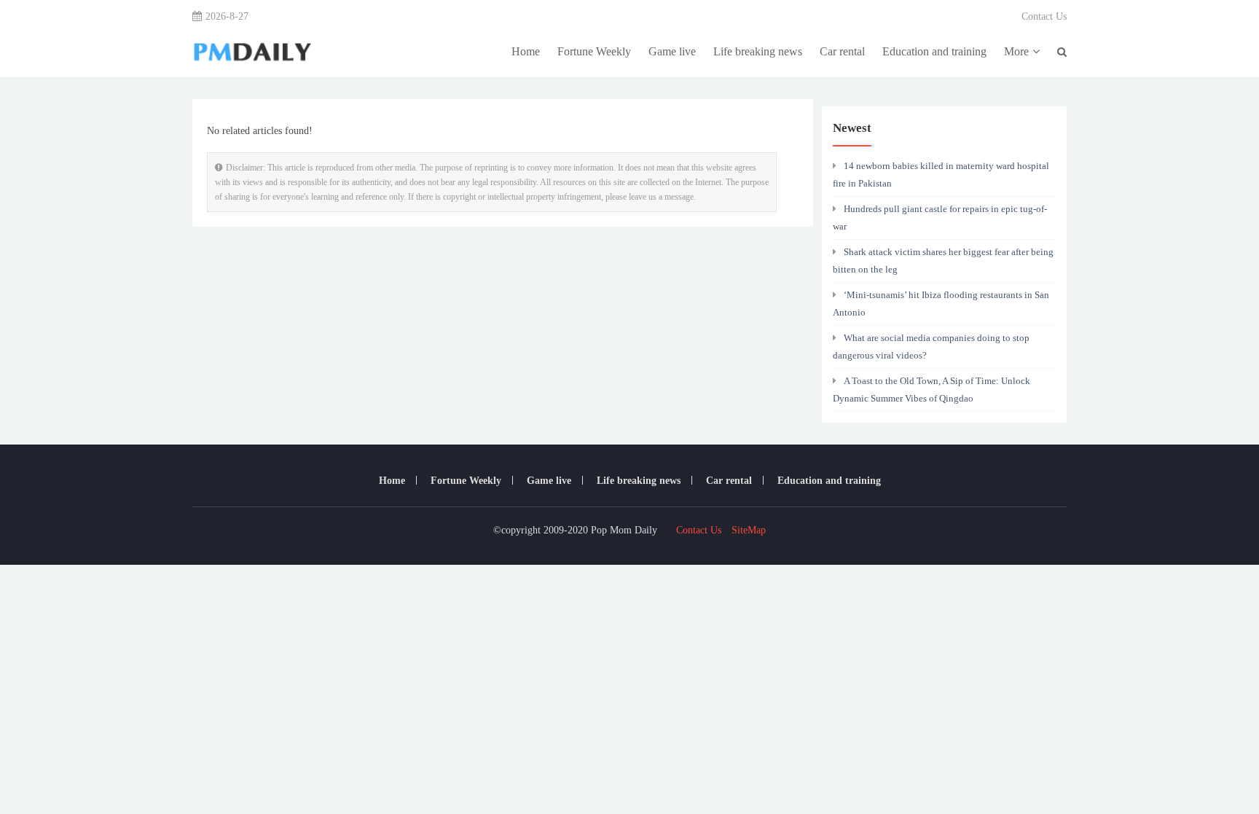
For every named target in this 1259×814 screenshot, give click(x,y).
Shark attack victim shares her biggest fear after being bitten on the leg (943, 260)
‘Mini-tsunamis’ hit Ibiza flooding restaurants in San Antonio (941, 303)
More (1016, 51)
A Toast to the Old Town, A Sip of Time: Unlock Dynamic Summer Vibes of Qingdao (931, 389)
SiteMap (749, 530)
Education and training (934, 51)
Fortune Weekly (594, 51)
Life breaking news (757, 51)
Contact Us (1044, 16)
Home (525, 51)
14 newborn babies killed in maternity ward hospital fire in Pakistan (941, 174)
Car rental (842, 51)
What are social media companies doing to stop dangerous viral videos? (931, 346)
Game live (672, 51)
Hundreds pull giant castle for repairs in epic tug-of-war (940, 217)
